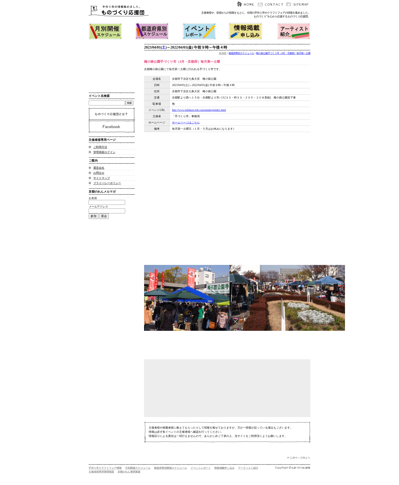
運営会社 (98, 167)
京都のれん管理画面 (129, 471)
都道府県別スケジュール (241, 53)
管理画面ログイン (104, 152)
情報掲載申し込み (224, 468)
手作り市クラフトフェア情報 (105, 468)
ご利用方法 (100, 147)
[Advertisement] (222, 184)
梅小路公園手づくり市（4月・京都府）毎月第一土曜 (283, 53)
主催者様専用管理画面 (101, 471)
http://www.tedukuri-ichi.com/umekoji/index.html (199, 110)
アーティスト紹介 (248, 468)
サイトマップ (101, 178)
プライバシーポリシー (107, 183)
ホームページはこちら (186, 122)
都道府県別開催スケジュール (170, 468)
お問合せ (98, 173)
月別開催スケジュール (138, 468)
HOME (223, 53)
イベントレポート (200, 468)
